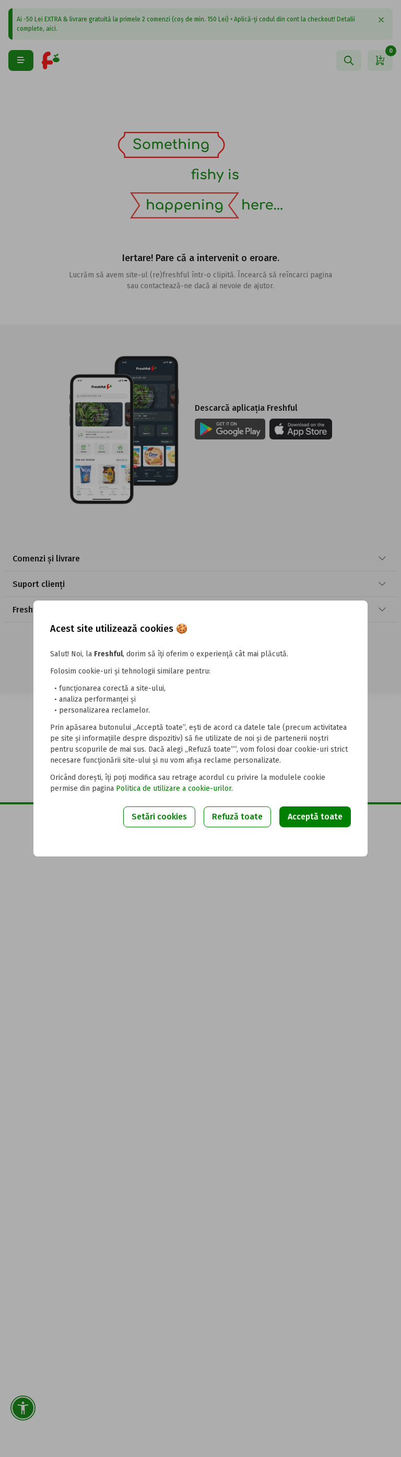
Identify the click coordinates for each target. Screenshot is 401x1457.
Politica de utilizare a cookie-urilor (173, 788)
